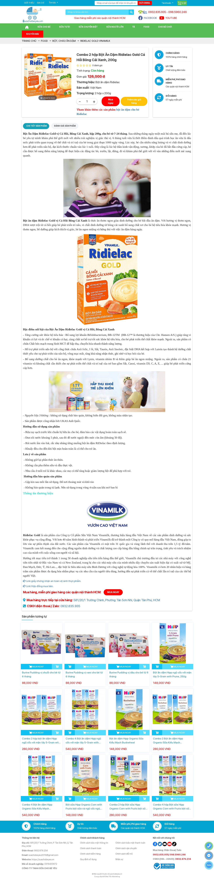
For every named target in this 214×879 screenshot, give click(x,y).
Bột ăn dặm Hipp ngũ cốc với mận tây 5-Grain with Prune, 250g (172, 674)
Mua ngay (110, 101)
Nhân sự (119, 859)
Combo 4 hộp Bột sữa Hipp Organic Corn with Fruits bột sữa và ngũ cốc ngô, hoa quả (172, 806)
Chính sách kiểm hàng (90, 853)
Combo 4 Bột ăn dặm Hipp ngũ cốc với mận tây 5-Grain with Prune (83, 740)
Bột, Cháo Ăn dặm (64, 40)
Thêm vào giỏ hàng (134, 101)
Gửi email (144, 3)
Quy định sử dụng (88, 859)
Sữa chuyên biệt (88, 27)
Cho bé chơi (165, 27)
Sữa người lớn (114, 27)
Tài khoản (166, 3)
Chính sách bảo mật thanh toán (130, 843)
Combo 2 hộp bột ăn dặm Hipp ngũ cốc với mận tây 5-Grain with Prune (41, 740)
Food (146, 27)
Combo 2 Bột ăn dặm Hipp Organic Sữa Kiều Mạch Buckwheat (168, 740)
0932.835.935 (70, 606)
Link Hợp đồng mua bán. (39, 586)
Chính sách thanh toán (90, 848)
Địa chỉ (40, 3)
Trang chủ (29, 40)
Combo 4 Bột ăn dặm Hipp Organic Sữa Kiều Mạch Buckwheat (37, 806)
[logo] (33, 14)
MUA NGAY (113, 592)
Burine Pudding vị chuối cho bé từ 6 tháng (41, 674)
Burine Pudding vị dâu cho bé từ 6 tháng (128, 674)
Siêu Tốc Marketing (112, 876)
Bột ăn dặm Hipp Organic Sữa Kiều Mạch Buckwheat (126, 740)
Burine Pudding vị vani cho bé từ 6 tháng (84, 674)
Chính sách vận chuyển (126, 848)
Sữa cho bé (43, 27)
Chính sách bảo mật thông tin (94, 843)
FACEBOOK (150, 17)
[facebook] (155, 844)
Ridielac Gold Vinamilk (95, 40)
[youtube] (169, 844)
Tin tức (52, 2)
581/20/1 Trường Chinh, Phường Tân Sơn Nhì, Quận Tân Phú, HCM (117, 600)
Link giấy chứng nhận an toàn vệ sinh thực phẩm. (53, 580)
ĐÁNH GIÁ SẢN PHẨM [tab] (65, 126)
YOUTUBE (171, 17)
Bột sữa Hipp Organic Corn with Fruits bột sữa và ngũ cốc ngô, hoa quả (84, 806)
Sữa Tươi (64, 27)
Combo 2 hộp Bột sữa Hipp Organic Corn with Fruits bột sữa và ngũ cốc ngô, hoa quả (128, 806)
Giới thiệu (29, 3)
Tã (133, 27)
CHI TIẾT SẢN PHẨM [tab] (36, 126)
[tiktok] (174, 844)
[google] (164, 844)
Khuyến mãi (32, 34)
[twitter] (160, 844)
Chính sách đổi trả (123, 853)
